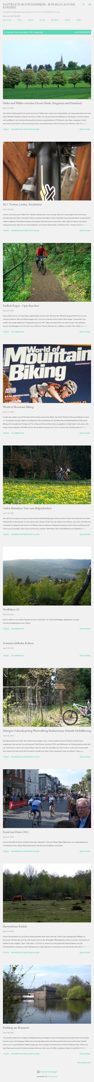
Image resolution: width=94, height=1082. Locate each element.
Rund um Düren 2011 (16, 832)
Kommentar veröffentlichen (25, 129)
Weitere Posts (84, 1063)
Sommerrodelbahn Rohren (18, 643)
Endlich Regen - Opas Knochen (21, 305)
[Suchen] (83, 4)
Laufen (30, 20)
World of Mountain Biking (18, 407)
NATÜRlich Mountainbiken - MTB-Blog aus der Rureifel (39, 5)
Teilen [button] (6, 129)
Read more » (85, 129)
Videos (68, 20)
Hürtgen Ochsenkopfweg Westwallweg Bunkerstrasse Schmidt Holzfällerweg (47, 731)
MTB (20, 20)
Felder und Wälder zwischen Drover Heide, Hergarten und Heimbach (42, 103)
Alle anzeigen (82, 32)
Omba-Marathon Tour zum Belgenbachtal (27, 508)
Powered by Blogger (48, 1072)
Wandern (55, 20)
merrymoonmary (52, 1076)
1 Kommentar (17, 332)
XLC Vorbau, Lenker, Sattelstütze (22, 204)
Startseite (7, 20)
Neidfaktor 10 (11, 609)
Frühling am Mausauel (16, 1027)
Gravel (42, 20)
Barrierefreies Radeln (15, 926)
